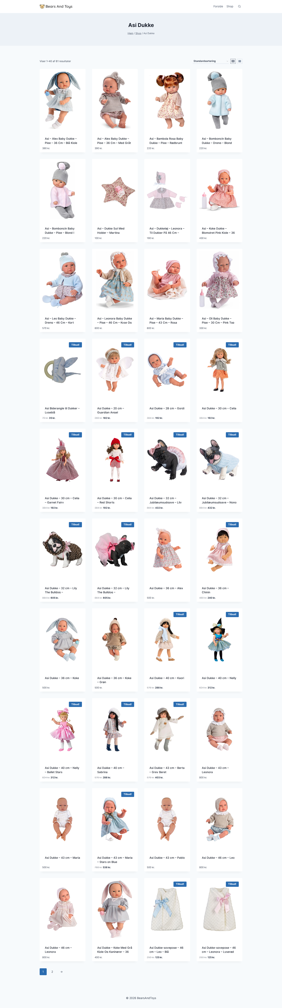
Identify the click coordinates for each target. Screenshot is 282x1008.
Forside (218, 6)
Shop (230, 6)
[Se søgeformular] (239, 6)
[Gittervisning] (233, 61)
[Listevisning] (239, 61)
